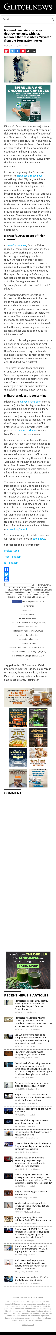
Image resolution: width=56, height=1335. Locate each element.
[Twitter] (28, 574)
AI (23, 665)
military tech (23, 676)
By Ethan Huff (31, 1046)
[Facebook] (28, 569)
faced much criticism (25, 430)
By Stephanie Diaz (32, 1089)
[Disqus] (28, 834)
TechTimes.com (12, 556)
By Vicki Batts (31, 1012)
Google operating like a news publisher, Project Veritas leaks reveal (33, 1219)
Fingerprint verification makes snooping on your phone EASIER (30, 1053)
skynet (8, 679)
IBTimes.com (11, 562)
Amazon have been (30, 401)
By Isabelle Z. (31, 1126)
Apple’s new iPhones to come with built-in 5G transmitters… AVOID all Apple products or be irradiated (31, 1249)
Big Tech (33, 669)
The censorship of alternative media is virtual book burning (33, 1133)
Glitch (34, 672)
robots (45, 676)
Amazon (29, 665)
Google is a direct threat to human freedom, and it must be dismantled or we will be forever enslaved (33, 1097)
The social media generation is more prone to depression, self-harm (32, 1084)
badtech (22, 669)
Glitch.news (39, 538)
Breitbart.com (12, 550)
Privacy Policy (28, 1325)
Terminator (32, 679)
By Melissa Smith (32, 1058)
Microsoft (9, 676)
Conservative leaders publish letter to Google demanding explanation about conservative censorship (33, 1146)
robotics (35, 676)
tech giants (19, 679)
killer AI (43, 672)
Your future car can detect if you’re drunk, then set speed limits (31, 1278)
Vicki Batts (23, 46)
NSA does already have (29, 175)
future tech (23, 672)
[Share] (28, 579)
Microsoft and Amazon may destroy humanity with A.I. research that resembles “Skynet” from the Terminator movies (31, 1005)
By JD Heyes (30, 1078)
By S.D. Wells (30, 1255)
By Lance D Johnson (33, 1029)
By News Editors (32, 1138)
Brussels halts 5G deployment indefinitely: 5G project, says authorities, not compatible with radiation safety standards (30, 1161)
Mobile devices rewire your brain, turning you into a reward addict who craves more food (32, 1206)
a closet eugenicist (17, 529)
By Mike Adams (31, 1103)
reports (16, 245)
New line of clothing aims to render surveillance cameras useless (32, 1121)
